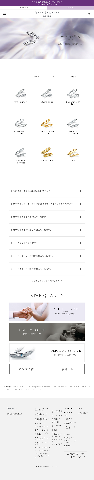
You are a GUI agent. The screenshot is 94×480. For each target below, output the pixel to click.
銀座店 (54, 430)
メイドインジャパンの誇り (42, 443)
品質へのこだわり (42, 430)
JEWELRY (23, 7)
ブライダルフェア (42, 427)
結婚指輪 (9, 388)
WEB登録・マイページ (75, 455)
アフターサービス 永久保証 (42, 434)
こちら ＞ (58, 281)
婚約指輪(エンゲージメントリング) (42, 415)
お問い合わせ (69, 438)
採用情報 (67, 434)
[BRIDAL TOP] (47, 16)
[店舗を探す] (89, 14)
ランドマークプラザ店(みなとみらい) (57, 434)
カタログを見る (57, 440)
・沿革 (66, 416)
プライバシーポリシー (70, 442)
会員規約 (67, 446)
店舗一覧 (68, 369)
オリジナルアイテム (42, 450)
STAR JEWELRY (14, 414)
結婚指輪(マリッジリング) (42, 419)
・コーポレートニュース (70, 427)
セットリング (40, 423)
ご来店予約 (26, 369)
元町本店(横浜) (56, 426)
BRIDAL (70, 7)
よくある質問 (57, 415)
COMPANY (68, 408)
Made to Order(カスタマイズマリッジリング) (42, 455)
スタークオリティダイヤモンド (42, 438)
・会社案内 (68, 419)
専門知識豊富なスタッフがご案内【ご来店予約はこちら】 (47, 3)
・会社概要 (68, 412)
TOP (5, 387)
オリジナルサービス (42, 447)
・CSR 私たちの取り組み (70, 423)
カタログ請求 (57, 444)
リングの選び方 (57, 411)
